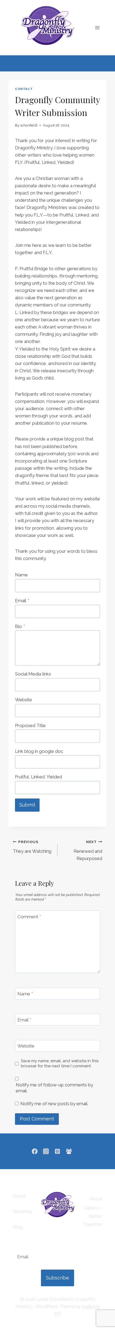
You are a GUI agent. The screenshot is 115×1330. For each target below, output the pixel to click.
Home (19, 1196)
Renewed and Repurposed (88, 850)
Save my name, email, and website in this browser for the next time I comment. (60, 1063)
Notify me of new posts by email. (54, 1103)
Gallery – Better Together (92, 1216)
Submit (27, 805)
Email (22, 600)
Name (21, 574)
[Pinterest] (57, 1151)
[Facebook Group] (69, 1151)
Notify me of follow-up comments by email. (54, 1087)
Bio (20, 626)
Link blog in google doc (39, 751)
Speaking (22, 1211)
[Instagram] (46, 1151)
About (96, 1198)
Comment (29, 916)
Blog (18, 1227)
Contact (24, 89)
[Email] (80, 1151)
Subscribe (57, 1278)
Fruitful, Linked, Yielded (38, 776)
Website (23, 699)
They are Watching (32, 847)
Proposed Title (30, 725)
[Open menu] (97, 27)
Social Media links (33, 674)
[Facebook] (34, 1151)
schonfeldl (28, 125)
